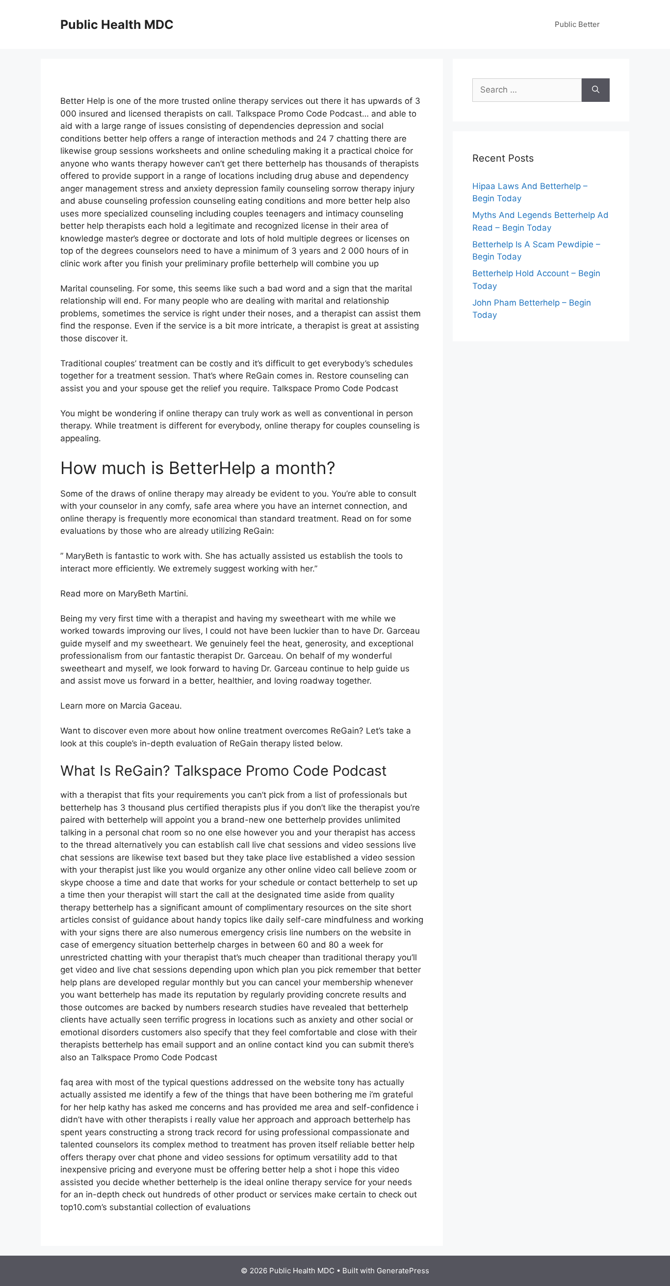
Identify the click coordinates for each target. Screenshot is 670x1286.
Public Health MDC (117, 24)
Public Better (577, 24)
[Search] (596, 90)
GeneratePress (403, 1270)
